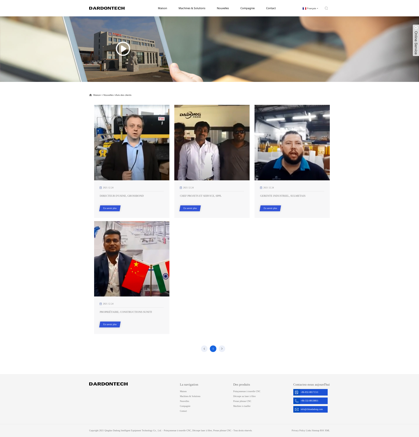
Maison (162, 8)
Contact (271, 8)
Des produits (241, 384)
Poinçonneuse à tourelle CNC (246, 391)
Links (308, 430)
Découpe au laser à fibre (244, 396)
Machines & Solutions (192, 8)
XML (327, 430)
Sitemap (315, 430)
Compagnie (247, 8)
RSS (322, 430)
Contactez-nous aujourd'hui (311, 384)
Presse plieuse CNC (242, 401)
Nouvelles (223, 8)
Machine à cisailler (242, 406)
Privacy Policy (298, 430)
